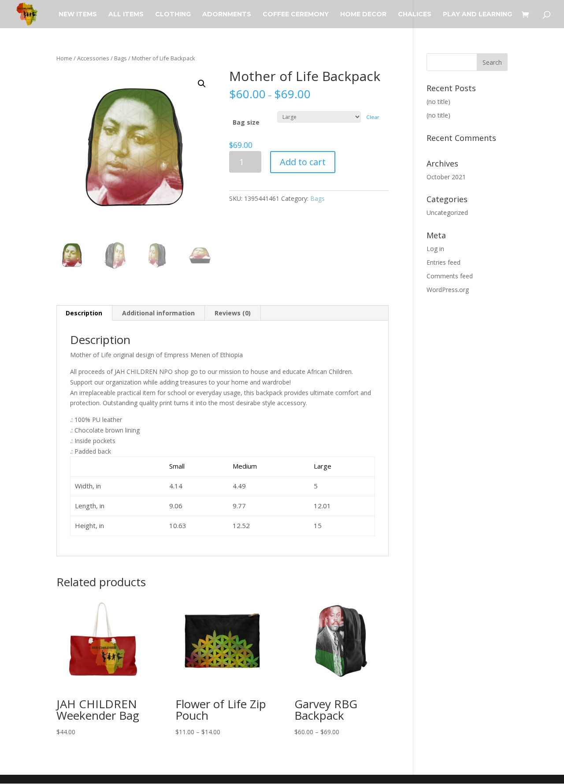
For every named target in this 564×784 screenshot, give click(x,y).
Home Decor (363, 14)
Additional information (158, 313)
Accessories (93, 58)
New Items (78, 14)
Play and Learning (477, 14)
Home (64, 58)
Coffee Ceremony (296, 14)
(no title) (438, 101)
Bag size (246, 122)
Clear (372, 117)
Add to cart (303, 162)
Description (84, 313)
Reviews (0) (233, 313)
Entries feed (443, 262)
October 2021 (446, 177)
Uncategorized (447, 212)
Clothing (173, 14)
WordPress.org (448, 289)
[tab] (84, 313)
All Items (126, 14)
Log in (435, 248)
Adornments (226, 14)
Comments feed (450, 276)
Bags (120, 58)
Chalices (414, 14)
